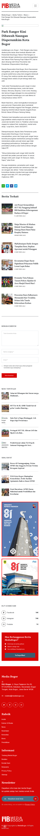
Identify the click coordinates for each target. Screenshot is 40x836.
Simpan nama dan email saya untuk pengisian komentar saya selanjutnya (18, 367)
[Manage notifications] (4, 826)
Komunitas (5, 735)
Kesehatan (5, 731)
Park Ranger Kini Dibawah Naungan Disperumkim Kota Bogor (15, 38)
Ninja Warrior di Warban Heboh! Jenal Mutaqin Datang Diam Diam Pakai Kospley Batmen (24, 228)
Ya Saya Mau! (20, 655)
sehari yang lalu (20, 235)
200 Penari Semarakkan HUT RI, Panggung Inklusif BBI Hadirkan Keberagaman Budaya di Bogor (26, 209)
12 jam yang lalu (19, 216)
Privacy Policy (7, 771)
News (4, 727)
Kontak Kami (6, 763)
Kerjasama (5, 767)
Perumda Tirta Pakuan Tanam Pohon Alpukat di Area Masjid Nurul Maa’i (25, 281)
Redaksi (4, 759)
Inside (4, 719)
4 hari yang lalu (19, 252)
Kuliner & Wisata (7, 723)
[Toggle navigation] (35, 6)
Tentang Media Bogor (9, 755)
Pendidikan (5, 742)
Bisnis (4, 738)
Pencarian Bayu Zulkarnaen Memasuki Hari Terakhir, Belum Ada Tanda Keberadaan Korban (25, 299)
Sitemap (4, 775)
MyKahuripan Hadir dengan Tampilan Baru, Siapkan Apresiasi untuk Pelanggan (26, 246)
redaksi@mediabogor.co (14, 696)
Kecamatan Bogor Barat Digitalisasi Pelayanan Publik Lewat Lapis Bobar (26, 263)
